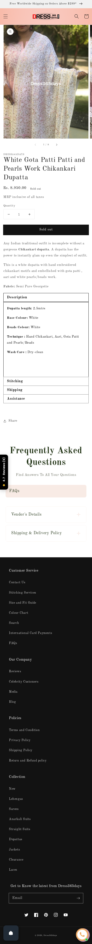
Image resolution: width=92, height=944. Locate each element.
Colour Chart (18, 612)
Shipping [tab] (15, 390)
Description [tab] (17, 297)
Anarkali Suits (20, 819)
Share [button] (12, 420)
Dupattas (15, 839)
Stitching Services (22, 592)
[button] (5, 16)
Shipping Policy (20, 750)
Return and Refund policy (27, 760)
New (12, 788)
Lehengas (16, 799)
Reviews (15, 671)
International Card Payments (30, 633)
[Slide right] (56, 145)
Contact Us (17, 582)
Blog (12, 701)
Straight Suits (19, 829)
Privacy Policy (19, 740)
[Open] (11, 933)
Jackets (14, 849)
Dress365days (50, 935)
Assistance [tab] (16, 399)
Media (13, 691)
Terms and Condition (24, 730)
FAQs (13, 643)
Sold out (46, 229)
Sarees (14, 809)
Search (14, 623)
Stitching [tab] (15, 381)
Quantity (9, 205)
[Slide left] (35, 145)
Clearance (16, 859)
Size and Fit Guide (22, 602)
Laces (13, 869)
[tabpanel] (46, 339)
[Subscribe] (78, 898)
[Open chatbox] (82, 934)
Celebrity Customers (23, 681)
